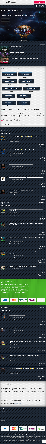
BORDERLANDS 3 (23, 95)
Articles (2, 413)
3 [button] (21, 40)
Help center (3, 420)
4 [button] (22, 40)
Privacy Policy (29, 434)
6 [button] (24, 40)
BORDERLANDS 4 (8, 102)
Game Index (3, 415)
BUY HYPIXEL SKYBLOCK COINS (11, 88)
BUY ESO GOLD (24, 102)
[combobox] (11, 125)
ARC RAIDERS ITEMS (9, 81)
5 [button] (23, 40)
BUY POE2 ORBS (25, 74)
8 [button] (26, 40)
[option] (23, 24)
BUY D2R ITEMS (8, 95)
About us (3, 411)
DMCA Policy (35, 434)
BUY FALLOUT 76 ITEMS (31, 88)
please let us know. (18, 403)
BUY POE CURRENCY (26, 81)
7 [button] (25, 40)
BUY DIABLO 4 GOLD (9, 74)
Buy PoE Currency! (12, 11)
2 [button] (20, 40)
